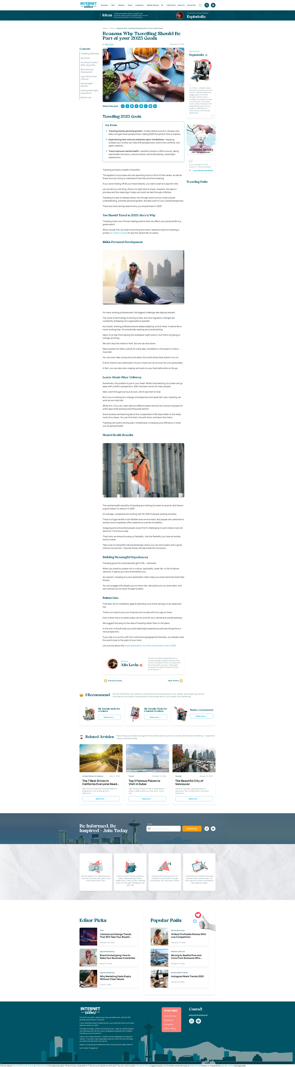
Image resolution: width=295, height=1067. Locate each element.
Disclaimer (169, 1020)
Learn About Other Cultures (89, 77)
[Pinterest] (213, 5)
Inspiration (139, 5)
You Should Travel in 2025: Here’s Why (89, 63)
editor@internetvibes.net (198, 1015)
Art (162, 5)
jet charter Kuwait (118, 232)
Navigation (169, 1024)
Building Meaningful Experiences (89, 91)
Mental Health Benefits (87, 84)
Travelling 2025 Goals (90, 53)
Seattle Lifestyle (153, 5)
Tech (113, 5)
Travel (130, 5)
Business (104, 5)
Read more (108, 717)
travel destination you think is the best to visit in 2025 (150, 645)
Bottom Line (86, 97)
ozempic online (227, 1065)
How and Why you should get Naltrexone (29, 1065)
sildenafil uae (195, 1065)
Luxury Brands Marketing (203, 170)
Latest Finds (171, 5)
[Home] (88, 5)
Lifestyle (121, 5)
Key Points (85, 58)
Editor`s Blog (170, 1028)
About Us (181, 5)
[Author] (141, 665)
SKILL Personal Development (87, 70)
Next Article (173, 681)
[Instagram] (206, 5)
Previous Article (115, 681)
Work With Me (170, 1016)
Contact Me (191, 5)
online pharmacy (142, 1065)
